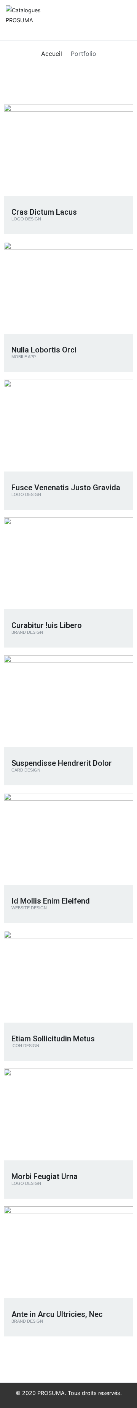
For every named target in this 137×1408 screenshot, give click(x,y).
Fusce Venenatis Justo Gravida (65, 487)
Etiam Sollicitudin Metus (53, 1038)
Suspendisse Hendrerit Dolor (61, 763)
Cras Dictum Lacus (44, 212)
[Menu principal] (123, 20)
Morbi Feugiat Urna (44, 1176)
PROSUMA (51, 1393)
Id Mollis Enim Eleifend (50, 900)
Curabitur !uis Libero (46, 625)
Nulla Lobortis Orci (43, 349)
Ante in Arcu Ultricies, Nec (57, 1314)
